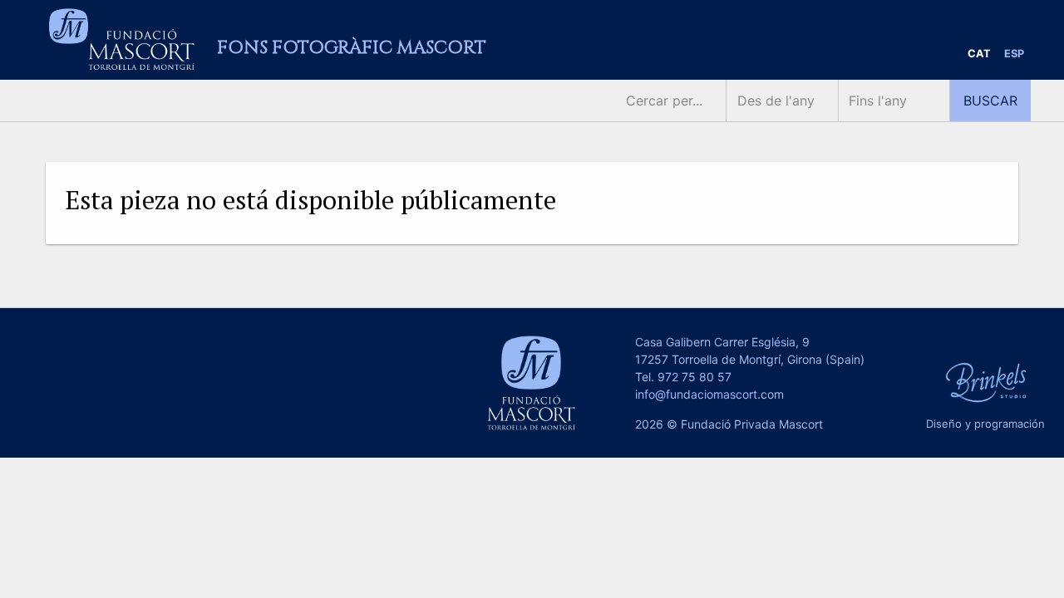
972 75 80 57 (695, 377)
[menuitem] (979, 54)
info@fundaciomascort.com (709, 394)
